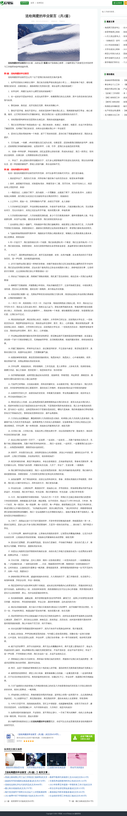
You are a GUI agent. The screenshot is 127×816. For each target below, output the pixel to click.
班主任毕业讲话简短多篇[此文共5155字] (67, 788)
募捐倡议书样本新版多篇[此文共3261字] (67, 792)
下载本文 (62, 21)
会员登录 (119, 3)
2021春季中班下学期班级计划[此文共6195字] (24, 796)
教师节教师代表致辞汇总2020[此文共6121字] (69, 777)
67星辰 (60, 814)
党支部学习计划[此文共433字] (22, 801)
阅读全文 (54, 21)
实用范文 (40, 3)
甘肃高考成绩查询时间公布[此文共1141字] (68, 781)
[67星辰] (9, 3)
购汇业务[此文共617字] (84, 801)
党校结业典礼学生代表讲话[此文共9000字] (23, 785)
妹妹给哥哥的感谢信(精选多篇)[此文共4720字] (25, 781)
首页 (32, 3)
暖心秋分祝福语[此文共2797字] (18, 788)
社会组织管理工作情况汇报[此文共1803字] (68, 796)
